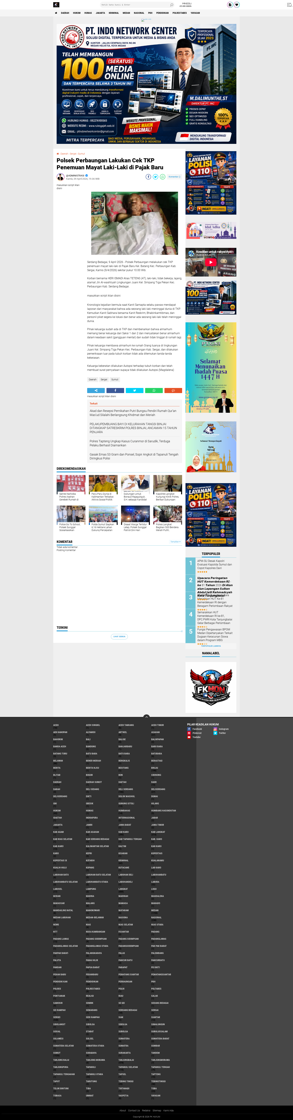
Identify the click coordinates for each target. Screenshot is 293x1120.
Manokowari (93, 910)
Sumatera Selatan (63, 1045)
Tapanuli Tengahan (64, 1074)
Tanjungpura (60, 1067)
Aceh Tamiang (126, 725)
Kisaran (123, 853)
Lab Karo (156, 867)
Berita (56, 767)
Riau (121, 995)
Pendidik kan (60, 981)
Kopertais (156, 853)
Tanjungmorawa (160, 1060)
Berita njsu (92, 767)
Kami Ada (168, 1110)
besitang (124, 767)
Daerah (65, 13)
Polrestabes (180, 13)
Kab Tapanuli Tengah (130, 839)
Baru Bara (157, 746)
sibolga (90, 1024)
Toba (154, 1088)
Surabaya (91, 1052)
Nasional (139, 13)
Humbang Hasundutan (163, 810)
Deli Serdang (126, 789)
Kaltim (122, 846)
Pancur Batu (125, 960)
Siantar (155, 1017)
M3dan (57, 896)
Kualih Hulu (60, 867)
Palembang (157, 953)
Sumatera (124, 1038)
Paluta (57, 960)
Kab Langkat (158, 832)
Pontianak (59, 995)
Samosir (58, 1003)
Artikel (123, 732)
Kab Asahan (92, 832)
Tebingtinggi (158, 1081)
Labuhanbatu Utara (97, 881)
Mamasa (123, 903)
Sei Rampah (59, 1010)
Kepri (89, 853)
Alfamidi (90, 732)
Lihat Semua (119, 636)
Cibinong (156, 775)
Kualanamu (157, 860)
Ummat (90, 1095)
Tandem (155, 1052)
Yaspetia (123, 1095)
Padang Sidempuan (96, 938)
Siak (121, 1017)
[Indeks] (230, 4)
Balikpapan (157, 739)
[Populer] (236, 4)
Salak (154, 995)
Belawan (58, 760)
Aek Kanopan (60, 732)
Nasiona (123, 917)
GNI (55, 803)
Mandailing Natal (63, 910)
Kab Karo (124, 832)
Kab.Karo (58, 846)
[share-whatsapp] (162, 176)
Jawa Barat (125, 824)
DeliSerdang (60, 796)
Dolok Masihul (127, 796)
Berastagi (156, 760)
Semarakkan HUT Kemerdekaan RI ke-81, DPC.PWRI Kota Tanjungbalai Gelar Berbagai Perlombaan (214, 617)
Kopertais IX (60, 860)
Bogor (89, 775)
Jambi (89, 824)
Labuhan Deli (126, 874)
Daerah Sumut (94, 782)
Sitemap (157, 1110)
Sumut (81, 153)
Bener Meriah (93, 760)
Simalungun (158, 1024)
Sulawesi (58, 1038)
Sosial (57, 1031)
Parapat (123, 967)
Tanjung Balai (61, 1060)
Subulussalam (159, 1031)
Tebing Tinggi (126, 1081)
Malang (90, 903)
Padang (155, 931)
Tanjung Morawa (95, 1060)
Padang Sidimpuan (129, 938)
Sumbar (155, 1045)
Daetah (122, 782)
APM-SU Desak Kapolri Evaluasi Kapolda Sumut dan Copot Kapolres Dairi (214, 564)
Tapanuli (91, 1067)
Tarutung (91, 1081)
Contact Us (134, 1110)
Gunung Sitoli (126, 803)
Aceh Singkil (93, 725)
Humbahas (124, 810)
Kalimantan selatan (97, 846)
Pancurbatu (158, 960)
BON (121, 775)
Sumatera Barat (160, 1038)
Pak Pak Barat (159, 946)
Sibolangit (59, 1024)
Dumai (154, 796)
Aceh (56, 725)
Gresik (89, 803)
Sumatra (123, 1045)
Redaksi (146, 1110)
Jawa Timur (157, 824)
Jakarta (100, 13)
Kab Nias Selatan (62, 839)
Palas (122, 953)
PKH (150, 13)
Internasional (127, 817)
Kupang (90, 867)
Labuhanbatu (158, 874)
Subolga (123, 1031)
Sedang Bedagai (160, 1003)
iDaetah (57, 817)
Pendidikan (162, 13)
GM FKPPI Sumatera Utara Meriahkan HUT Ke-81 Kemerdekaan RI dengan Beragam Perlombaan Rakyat (214, 600)
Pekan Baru (59, 974)
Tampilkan (175, 542)
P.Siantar (124, 931)
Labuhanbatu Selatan (65, 881)
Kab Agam (58, 832)
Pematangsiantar (161, 974)
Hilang (155, 803)
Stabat (90, 1031)
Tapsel (122, 1074)
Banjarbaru (125, 746)
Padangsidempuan (129, 946)
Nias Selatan (126, 924)
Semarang (91, 1010)
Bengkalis (124, 760)
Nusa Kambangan (95, 931)
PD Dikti (155, 967)
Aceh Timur (157, 725)
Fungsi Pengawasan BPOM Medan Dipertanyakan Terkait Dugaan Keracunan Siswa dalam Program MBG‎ (214, 635)
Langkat (123, 889)
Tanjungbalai (126, 1060)
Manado (155, 903)
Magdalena (157, 896)
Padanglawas (158, 938)
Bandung (91, 746)
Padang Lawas (61, 938)
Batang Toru (60, 753)
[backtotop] (146, 717)
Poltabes (156, 988)
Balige (122, 739)
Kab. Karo (156, 839)
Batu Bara (124, 753)
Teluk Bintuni (61, 1088)
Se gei (122, 1003)
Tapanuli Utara (94, 1074)
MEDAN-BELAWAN (95, 917)
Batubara (156, 753)
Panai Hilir (92, 960)
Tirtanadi (124, 1088)
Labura (155, 881)
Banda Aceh (59, 746)
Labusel (57, 889)
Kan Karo (156, 846)
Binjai (154, 767)
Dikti (88, 796)
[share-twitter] (155, 176)
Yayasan (195, 13)
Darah (56, 789)
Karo (56, 853)
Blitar (56, 775)
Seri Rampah (93, 1017)
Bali (88, 739)
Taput (56, 1081)
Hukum (77, 13)
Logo (154, 889)
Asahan (155, 732)
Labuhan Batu (61, 874)
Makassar (59, 903)
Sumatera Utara (95, 1045)
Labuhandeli (126, 881)
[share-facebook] (148, 176)
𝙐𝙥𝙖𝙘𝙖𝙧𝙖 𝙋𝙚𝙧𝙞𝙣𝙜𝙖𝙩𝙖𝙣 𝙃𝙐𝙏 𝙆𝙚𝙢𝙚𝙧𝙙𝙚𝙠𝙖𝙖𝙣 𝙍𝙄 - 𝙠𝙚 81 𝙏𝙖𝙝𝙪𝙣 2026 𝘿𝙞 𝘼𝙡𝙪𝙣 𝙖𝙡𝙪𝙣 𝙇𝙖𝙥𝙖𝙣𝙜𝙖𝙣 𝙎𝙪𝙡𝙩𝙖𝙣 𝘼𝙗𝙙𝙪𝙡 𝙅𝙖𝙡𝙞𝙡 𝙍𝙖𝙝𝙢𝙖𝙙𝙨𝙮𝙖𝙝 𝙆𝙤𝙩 (215, 586)
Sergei (73, 153)
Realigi (90, 995)
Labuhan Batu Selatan (98, 874)
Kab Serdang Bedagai (97, 839)
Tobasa (57, 1095)
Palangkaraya (94, 953)
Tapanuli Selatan (128, 1067)
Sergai (155, 1010)
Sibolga (123, 1024)
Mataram (124, 910)
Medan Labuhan (62, 917)
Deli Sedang (92, 789)
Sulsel (90, 1038)
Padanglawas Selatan (65, 946)
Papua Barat (93, 967)
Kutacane (124, 867)
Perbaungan (125, 981)
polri (121, 988)
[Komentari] (173, 390)
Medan (126, 13)
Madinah (123, 896)
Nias (88, 924)
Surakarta (125, 1052)
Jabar (154, 817)
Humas (88, 13)
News (56, 924)
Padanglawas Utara (97, 946)
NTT (55, 931)
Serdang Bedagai (128, 1010)
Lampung (91, 889)
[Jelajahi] (289, 5)
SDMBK (89, 1003)
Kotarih (90, 860)
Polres (57, 988)
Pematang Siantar (129, 974)
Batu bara (91, 753)
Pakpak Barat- (61, 953)
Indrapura (92, 817)
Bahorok (58, 739)
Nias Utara (157, 924)
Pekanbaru (92, 974)
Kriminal (114, 13)
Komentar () (174, 176)
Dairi (154, 782)
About (123, 1110)
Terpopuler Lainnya (211, 646)
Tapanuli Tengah (160, 1067)
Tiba (88, 1088)
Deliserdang (158, 789)
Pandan (57, 967)
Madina (90, 896)
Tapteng (156, 1074)
